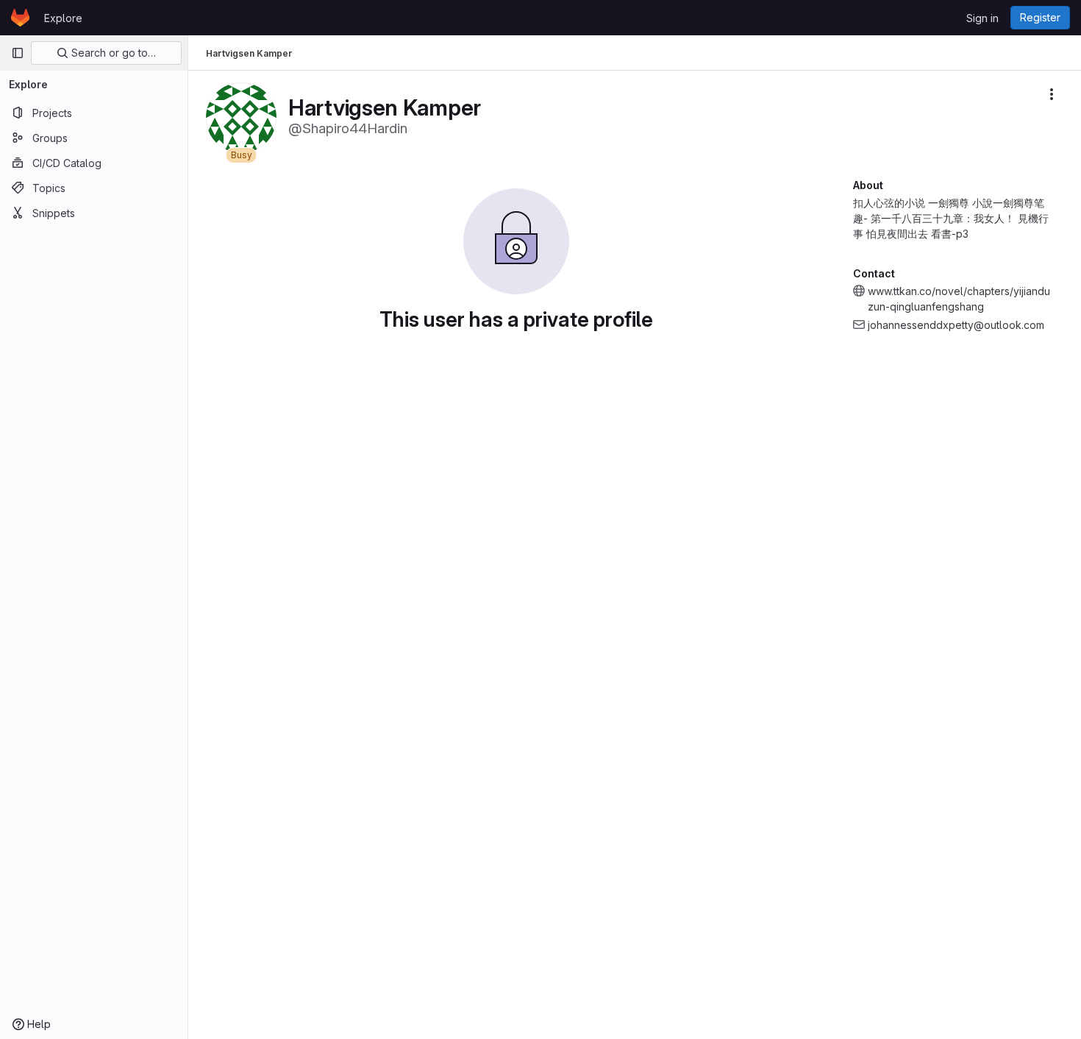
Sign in (982, 18)
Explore (63, 18)
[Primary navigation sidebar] (17, 53)
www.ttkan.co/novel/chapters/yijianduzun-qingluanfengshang (959, 299)
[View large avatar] (241, 116)
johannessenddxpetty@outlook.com (956, 325)
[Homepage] (20, 17)
